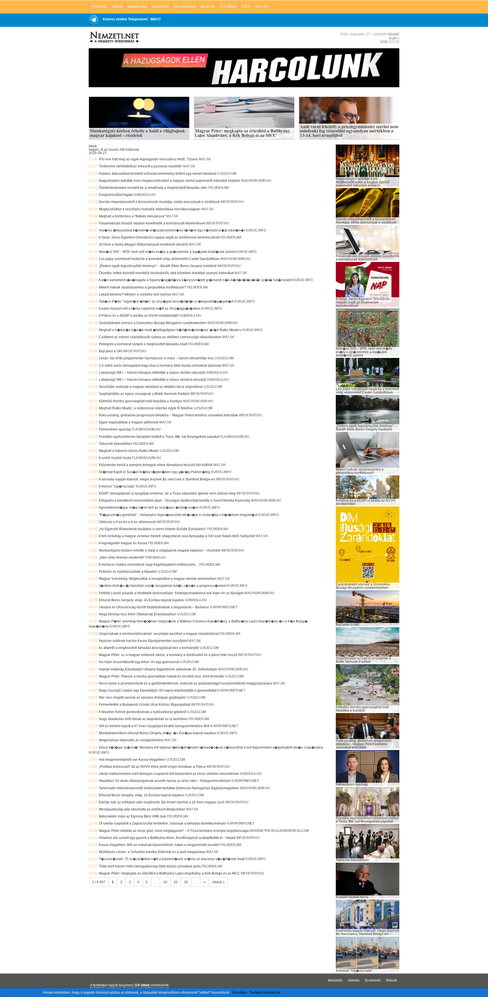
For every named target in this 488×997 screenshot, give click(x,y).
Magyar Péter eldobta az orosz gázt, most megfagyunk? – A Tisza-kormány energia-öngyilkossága (174, 831)
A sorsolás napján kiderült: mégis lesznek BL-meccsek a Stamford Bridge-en (157, 479)
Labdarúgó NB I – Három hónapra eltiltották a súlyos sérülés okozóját (152, 373)
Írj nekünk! (373, 980)
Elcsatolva (185, 7)
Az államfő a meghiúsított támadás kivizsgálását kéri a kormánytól (149, 648)
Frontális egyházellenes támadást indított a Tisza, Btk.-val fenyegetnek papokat (159, 437)
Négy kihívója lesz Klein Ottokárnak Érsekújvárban (137, 614)
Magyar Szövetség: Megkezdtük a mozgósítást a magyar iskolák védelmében (158, 579)
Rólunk (391, 980)
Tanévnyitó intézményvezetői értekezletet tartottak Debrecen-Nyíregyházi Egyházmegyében (169, 788)
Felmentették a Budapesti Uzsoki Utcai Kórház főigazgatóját (144, 705)
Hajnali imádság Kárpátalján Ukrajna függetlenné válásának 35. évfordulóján (158, 669)
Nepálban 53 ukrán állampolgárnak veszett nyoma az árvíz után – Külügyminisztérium (164, 781)
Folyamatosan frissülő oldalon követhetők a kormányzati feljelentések (152, 223)
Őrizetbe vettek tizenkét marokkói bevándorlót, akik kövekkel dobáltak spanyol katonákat (166, 273)
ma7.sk (205, 159)
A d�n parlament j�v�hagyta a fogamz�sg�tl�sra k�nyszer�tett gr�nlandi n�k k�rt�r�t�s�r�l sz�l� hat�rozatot (195, 280)
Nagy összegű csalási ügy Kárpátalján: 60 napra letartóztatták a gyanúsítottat (158, 690)
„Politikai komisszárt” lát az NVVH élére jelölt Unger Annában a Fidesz (152, 767)
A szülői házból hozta (115, 458)
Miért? (156, 19)
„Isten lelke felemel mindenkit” (122, 557)
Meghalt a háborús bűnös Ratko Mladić (129, 451)
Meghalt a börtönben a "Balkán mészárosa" (132, 216)
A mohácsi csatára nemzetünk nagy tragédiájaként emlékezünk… (149, 565)
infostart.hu (232, 202)
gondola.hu (144, 195)
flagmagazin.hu (146, 429)
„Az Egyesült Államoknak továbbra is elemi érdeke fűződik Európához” (152, 529)
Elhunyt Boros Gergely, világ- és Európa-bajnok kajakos (141, 600)
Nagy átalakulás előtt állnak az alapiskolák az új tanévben (143, 719)
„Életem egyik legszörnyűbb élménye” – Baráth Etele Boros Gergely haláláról (158, 266)
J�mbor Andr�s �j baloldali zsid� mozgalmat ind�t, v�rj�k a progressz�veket (162, 586)
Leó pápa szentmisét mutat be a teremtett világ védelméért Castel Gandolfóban (159, 259)
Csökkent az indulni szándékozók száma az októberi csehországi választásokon (160, 337)
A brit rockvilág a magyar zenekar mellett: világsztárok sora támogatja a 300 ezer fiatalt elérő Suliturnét (177, 536)
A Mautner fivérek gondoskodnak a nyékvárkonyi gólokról (142, 712)
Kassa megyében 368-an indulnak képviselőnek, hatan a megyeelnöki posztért (159, 845)
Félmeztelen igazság (115, 429)
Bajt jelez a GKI (110, 351)
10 (165, 882)
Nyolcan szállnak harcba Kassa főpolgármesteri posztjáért (143, 641)
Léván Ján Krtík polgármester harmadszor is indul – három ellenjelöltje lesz (156, 358)
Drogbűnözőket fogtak (116, 195)
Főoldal (99, 7)
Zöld (245, 7)
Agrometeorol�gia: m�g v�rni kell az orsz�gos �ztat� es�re (149, 508)
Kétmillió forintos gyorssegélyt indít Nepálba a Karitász (140, 401)
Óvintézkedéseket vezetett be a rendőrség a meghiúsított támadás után (153, 188)
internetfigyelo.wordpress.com (279, 831)
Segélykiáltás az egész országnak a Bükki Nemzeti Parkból (144, 394)
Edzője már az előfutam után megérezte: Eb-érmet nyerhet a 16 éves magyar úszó (162, 802)
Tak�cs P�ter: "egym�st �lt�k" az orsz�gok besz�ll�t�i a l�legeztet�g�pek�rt (166, 301)
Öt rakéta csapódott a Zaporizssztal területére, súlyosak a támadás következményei (162, 823)
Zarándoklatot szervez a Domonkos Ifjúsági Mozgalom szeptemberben (153, 323)
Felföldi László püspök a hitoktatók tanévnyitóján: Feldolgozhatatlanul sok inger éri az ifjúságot (171, 593)
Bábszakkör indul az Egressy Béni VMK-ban (132, 816)
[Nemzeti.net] (114, 37)
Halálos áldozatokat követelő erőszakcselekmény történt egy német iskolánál (158, 174)
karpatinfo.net (223, 607)
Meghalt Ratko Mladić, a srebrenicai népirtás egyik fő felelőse (146, 408)
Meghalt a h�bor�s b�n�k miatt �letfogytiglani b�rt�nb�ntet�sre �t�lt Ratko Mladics (170, 330)
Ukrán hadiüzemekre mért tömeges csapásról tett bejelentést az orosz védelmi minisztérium (169, 774)
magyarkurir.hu (256, 181)
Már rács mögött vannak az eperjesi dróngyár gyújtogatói (142, 697)
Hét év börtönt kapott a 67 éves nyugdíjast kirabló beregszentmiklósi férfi (154, 726)
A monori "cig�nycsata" (117, 486)
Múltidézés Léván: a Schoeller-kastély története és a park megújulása (152, 852)
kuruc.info (256, 230)
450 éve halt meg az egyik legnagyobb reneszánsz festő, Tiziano (148, 159)
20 (176, 882)
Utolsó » (218, 882)
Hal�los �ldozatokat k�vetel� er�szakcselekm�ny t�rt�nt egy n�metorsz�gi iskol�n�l (172, 230)
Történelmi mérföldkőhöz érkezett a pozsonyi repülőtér (140, 166)
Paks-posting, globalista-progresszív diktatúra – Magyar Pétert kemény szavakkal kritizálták (168, 415)
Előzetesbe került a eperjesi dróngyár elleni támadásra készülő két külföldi (156, 465)
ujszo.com (226, 174)
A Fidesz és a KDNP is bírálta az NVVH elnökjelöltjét (138, 316)
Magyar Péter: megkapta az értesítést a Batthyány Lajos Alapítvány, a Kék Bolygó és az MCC (242, 133)
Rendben (239, 992)
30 (186, 882)
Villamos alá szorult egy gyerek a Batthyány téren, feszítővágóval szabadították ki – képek (167, 838)
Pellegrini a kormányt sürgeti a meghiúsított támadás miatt (143, 344)
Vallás (261, 7)
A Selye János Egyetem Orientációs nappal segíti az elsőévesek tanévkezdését (159, 237)
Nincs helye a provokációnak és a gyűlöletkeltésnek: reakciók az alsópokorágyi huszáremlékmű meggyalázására (185, 683)
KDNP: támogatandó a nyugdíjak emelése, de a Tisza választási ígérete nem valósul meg (167, 493)
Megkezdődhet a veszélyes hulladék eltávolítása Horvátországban (150, 209)
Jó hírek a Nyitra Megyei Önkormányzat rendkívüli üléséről (143, 244)
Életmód (228, 7)
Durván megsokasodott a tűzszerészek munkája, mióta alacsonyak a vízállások (159, 202)
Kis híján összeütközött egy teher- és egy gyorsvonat (139, 662)
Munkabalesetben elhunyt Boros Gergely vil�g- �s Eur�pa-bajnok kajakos (157, 733)
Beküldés (335, 980)
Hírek (117, 7)
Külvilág (160, 7)
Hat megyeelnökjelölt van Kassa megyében (132, 760)
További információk (264, 992)
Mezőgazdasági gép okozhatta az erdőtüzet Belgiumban (142, 809)
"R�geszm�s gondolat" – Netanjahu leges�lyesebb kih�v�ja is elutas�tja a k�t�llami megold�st (178, 515)
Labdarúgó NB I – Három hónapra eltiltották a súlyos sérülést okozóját (152, 380)
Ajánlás (354, 980)
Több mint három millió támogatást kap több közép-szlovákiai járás (150, 866)
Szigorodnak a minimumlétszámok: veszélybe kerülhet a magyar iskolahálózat (159, 634)
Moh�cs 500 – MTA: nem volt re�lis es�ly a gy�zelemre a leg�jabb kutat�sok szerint (167, 252)
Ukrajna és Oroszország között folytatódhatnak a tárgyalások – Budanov (154, 607)
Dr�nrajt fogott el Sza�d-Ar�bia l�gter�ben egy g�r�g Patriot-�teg (154, 472)
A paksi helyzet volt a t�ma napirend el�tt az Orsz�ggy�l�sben (150, 309)
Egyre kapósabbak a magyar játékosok (128, 422)
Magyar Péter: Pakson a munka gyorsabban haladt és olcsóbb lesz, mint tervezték (161, 676)
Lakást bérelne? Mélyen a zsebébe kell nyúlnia (135, 294)
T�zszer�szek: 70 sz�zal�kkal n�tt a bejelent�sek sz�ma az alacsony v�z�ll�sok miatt (171, 859)
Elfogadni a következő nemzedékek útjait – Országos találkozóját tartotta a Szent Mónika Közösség (174, 500)
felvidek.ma (218, 188)
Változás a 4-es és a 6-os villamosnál (127, 522)
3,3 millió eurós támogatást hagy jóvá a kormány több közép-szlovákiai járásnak (160, 366)
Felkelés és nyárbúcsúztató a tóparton (128, 572)
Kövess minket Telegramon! (125, 19)
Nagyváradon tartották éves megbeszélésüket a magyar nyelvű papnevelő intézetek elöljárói (169, 181)
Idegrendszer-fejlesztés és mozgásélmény (131, 740)
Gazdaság (137, 7)
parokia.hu (155, 557)
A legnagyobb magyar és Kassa (123, 543)
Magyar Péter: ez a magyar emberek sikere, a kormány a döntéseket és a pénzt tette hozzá (168, 655)
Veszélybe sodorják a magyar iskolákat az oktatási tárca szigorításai (150, 387)
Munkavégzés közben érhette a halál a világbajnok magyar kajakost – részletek (137, 133)
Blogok (208, 7)
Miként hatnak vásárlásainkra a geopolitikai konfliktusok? (142, 287)
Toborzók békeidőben (115, 444)
